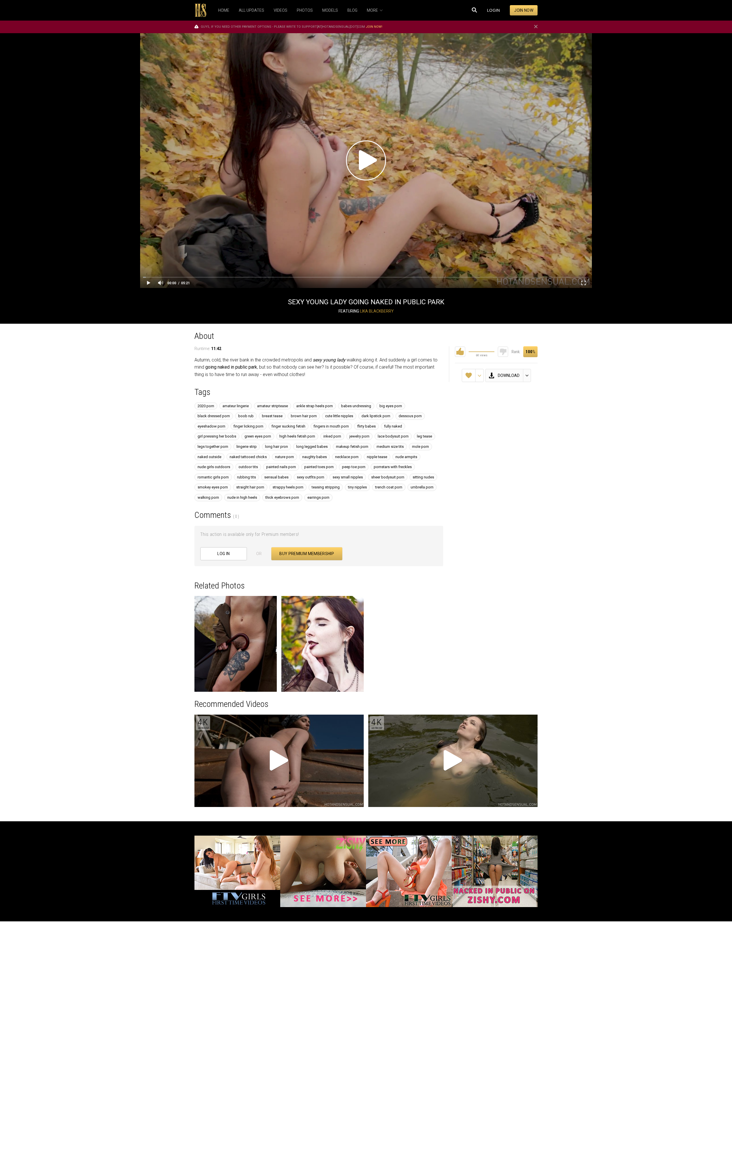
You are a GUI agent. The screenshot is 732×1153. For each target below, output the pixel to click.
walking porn (208, 497)
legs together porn (213, 446)
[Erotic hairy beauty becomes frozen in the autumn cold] (235, 644)
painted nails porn (281, 467)
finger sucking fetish (288, 426)
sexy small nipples (348, 477)
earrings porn (318, 497)
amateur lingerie (235, 406)
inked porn (332, 436)
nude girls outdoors (214, 467)
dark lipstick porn (375, 416)
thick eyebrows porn (282, 497)
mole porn (420, 446)
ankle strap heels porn (314, 406)
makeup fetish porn (352, 446)
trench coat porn (388, 487)
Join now (523, 10)
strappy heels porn (287, 487)
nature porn (284, 457)
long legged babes (312, 446)
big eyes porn (390, 406)
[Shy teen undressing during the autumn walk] (322, 644)
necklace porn (347, 457)
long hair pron (276, 446)
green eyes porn (257, 436)
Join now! (374, 27)
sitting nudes (423, 477)
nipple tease (377, 457)
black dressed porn (214, 416)
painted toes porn (319, 467)
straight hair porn (250, 487)
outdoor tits (248, 467)
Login (493, 10)
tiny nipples (357, 487)
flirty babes (366, 426)
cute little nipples (339, 416)
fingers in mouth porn (331, 426)
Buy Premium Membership (306, 553)
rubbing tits (246, 477)
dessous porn (410, 416)
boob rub (246, 416)
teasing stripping (326, 487)
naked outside (209, 457)
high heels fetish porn (297, 436)
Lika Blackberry (377, 311)
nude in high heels (242, 497)
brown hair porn (304, 416)
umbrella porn (422, 487)
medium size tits (390, 446)
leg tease (424, 436)
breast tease (272, 416)
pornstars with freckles (393, 467)
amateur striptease (272, 406)
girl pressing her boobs (217, 436)
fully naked (393, 426)
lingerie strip (246, 446)
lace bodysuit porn (393, 436)
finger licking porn (248, 426)
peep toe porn (353, 467)
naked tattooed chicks (248, 457)
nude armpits (406, 457)
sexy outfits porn (310, 477)
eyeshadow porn (211, 426)
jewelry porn (359, 436)
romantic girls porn (213, 477)
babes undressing (356, 406)
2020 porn (206, 406)
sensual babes (276, 477)
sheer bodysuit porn (387, 477)
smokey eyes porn (213, 487)
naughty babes (314, 457)
